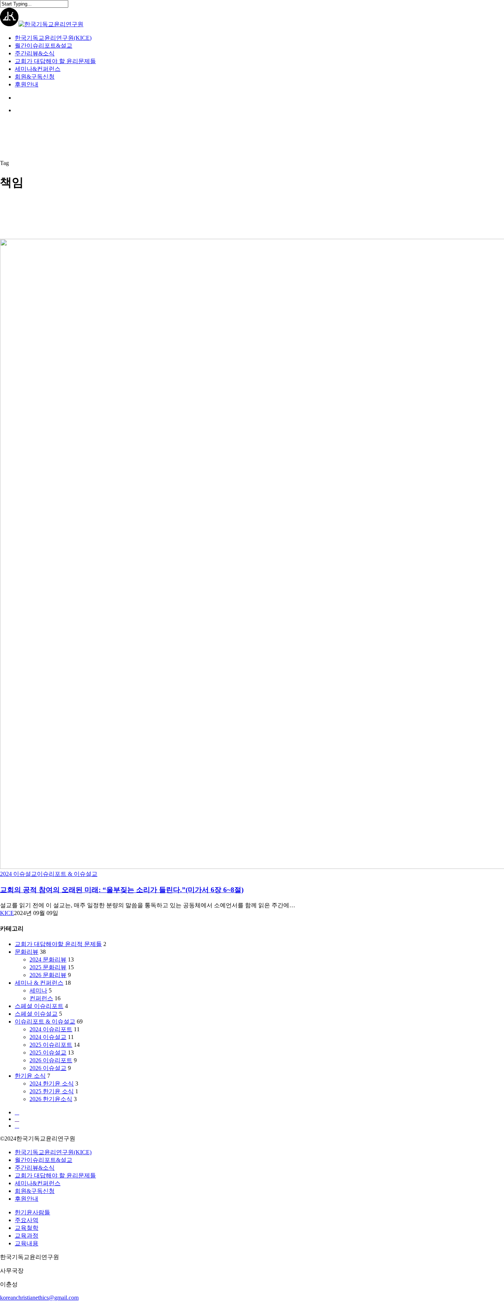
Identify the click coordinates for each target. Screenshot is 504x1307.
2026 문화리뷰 (48, 975)
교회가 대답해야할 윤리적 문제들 (58, 944)
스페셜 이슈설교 (36, 1014)
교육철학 (26, 1228)
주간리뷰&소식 (35, 1168)
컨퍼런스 (41, 998)
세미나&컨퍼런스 (38, 1183)
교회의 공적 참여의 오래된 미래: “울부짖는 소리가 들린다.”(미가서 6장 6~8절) (122, 890)
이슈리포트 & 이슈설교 (67, 874)
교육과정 (26, 1235)
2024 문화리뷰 (48, 959)
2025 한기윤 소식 (52, 1091)
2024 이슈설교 (18, 874)
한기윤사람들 (32, 1212)
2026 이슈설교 (48, 1068)
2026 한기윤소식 (51, 1099)
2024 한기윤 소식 (52, 1083)
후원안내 (26, 1199)
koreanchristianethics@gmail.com (39, 1297)
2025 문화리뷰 (48, 967)
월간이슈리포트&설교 (43, 1160)
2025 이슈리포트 (51, 1045)
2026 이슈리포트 (51, 1060)
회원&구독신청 (35, 1191)
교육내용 (26, 1243)
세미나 (38, 990)
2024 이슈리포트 (51, 1029)
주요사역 (26, 1220)
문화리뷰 (26, 952)
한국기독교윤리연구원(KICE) (53, 1152)
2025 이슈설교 (48, 1052)
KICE (7, 913)
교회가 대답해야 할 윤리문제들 (55, 1175)
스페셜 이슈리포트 (39, 1006)
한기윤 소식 (30, 1076)
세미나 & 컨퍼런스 (39, 983)
